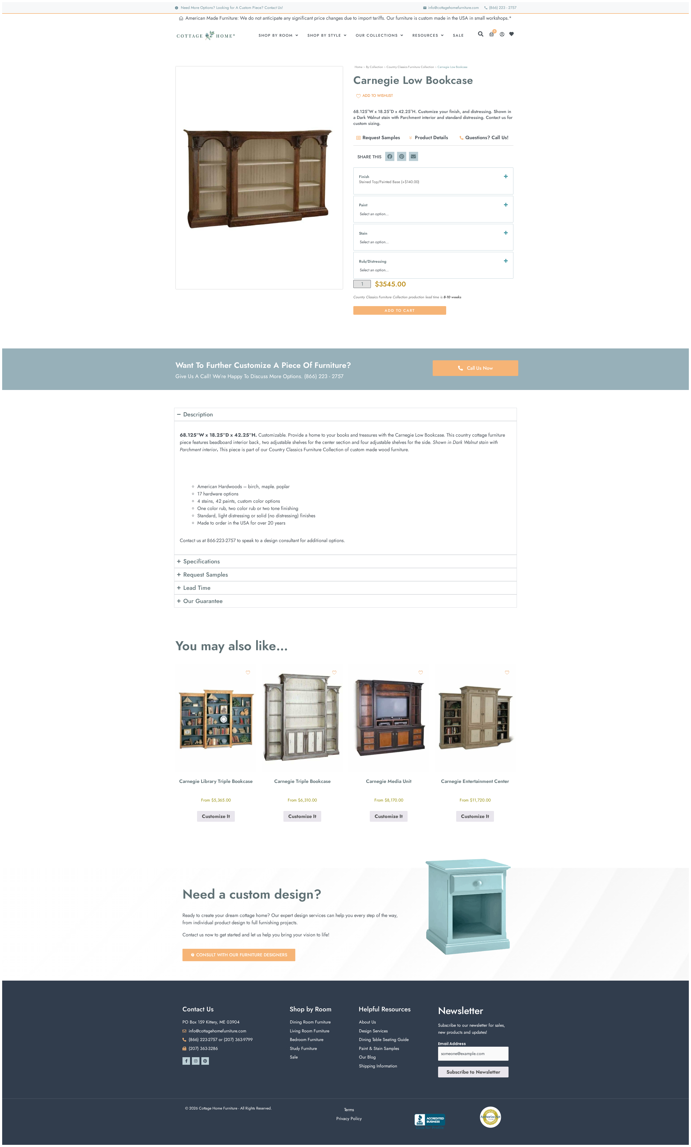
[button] (389, 156)
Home (359, 67)
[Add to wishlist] (248, 672)
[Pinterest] (205, 1061)
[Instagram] (195, 1061)
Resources (425, 35)
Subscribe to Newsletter (473, 1072)
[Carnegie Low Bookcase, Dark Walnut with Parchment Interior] (259, 177)
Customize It (216, 816)
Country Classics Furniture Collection (410, 67)
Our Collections (377, 35)
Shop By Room (276, 35)
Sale (458, 35)
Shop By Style (324, 35)
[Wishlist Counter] (513, 34)
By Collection (374, 67)
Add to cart (400, 310)
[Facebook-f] (186, 1061)
